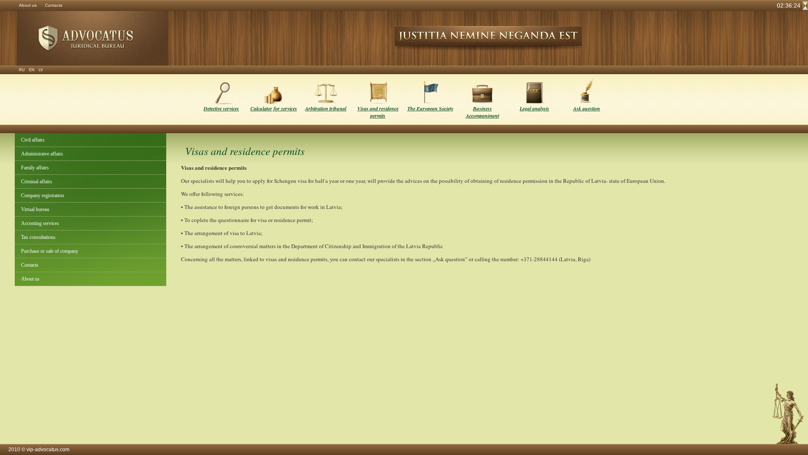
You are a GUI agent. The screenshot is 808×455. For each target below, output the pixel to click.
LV (41, 70)
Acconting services (40, 223)
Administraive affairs (42, 154)
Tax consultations (38, 237)
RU (22, 70)
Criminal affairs (36, 182)
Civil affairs (33, 140)
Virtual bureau (35, 209)
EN (32, 70)
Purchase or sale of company (49, 251)
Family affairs (35, 168)
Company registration (42, 195)
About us (28, 5)
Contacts (53, 5)
